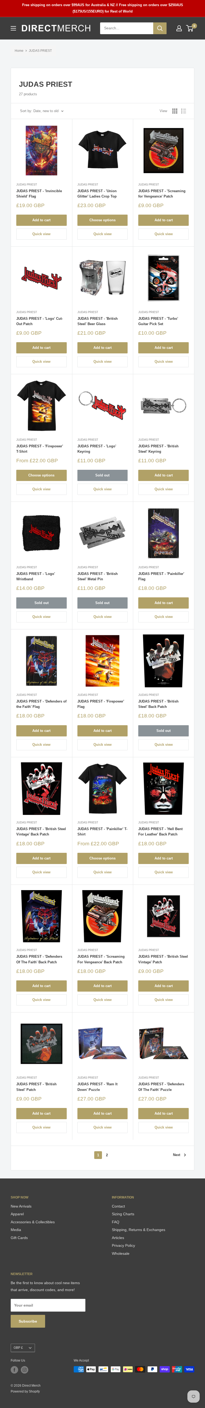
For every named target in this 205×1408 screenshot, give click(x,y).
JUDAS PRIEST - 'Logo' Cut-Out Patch (39, 321)
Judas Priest (26, 184)
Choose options (102, 220)
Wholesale (120, 1253)
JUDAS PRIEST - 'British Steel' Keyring (158, 448)
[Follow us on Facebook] (14, 1370)
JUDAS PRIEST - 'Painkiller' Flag (161, 576)
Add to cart (41, 220)
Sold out (102, 475)
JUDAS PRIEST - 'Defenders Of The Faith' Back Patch (39, 959)
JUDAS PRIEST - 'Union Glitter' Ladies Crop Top (97, 193)
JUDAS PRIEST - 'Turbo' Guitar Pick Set (158, 321)
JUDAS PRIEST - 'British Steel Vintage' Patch (163, 959)
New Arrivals (21, 1206)
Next (176, 1155)
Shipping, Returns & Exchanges (138, 1230)
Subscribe (28, 1321)
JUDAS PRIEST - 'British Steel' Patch (36, 1086)
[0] (190, 28)
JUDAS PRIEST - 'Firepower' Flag (100, 704)
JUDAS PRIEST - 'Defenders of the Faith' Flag (41, 704)
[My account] (179, 28)
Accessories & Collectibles (33, 1222)
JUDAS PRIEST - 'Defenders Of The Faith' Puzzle (161, 1086)
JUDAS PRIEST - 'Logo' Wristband (35, 576)
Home (19, 51)
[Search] (160, 28)
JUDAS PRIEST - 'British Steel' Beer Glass (97, 321)
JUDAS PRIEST (40, 51)
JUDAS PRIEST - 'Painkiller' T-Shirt (102, 831)
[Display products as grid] (174, 111)
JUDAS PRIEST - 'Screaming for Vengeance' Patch (162, 193)
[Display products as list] (183, 111)
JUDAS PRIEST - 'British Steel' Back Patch (158, 704)
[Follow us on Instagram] (24, 1370)
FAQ (115, 1222)
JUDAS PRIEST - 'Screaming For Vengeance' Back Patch (101, 959)
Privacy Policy (123, 1245)
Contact (118, 1206)
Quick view (41, 234)
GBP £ (18, 1348)
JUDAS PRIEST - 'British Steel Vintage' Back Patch (41, 831)
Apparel (17, 1214)
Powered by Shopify (25, 1391)
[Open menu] (13, 28)
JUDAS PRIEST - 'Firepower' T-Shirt (39, 448)
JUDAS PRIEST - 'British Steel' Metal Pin (97, 576)
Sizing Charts (123, 1214)
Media (16, 1230)
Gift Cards (19, 1238)
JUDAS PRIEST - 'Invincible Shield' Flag (39, 193)
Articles (118, 1238)
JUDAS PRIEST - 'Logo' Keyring (96, 448)
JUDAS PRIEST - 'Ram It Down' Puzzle (97, 1086)
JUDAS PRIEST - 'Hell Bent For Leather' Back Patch (160, 831)
